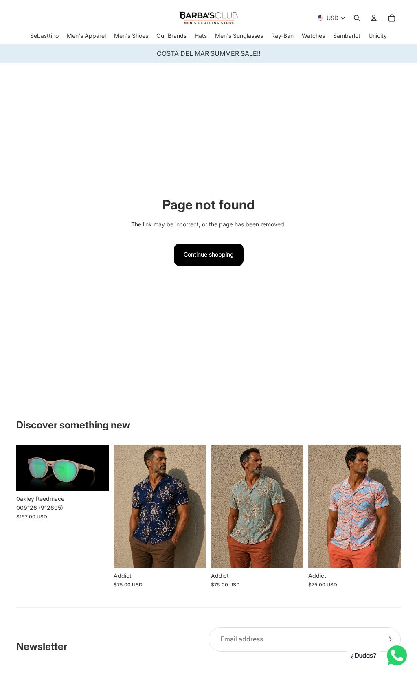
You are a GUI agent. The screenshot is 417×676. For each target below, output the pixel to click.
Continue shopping (209, 254)
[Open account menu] (374, 18)
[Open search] (357, 18)
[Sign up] (388, 639)
